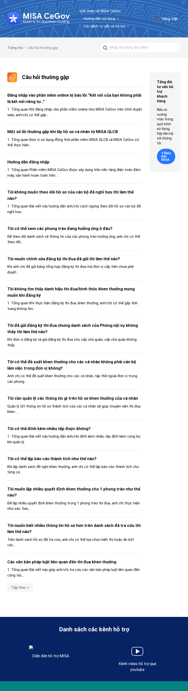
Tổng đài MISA (166, 156)
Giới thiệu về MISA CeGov (100, 11)
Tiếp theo (18, 587)
